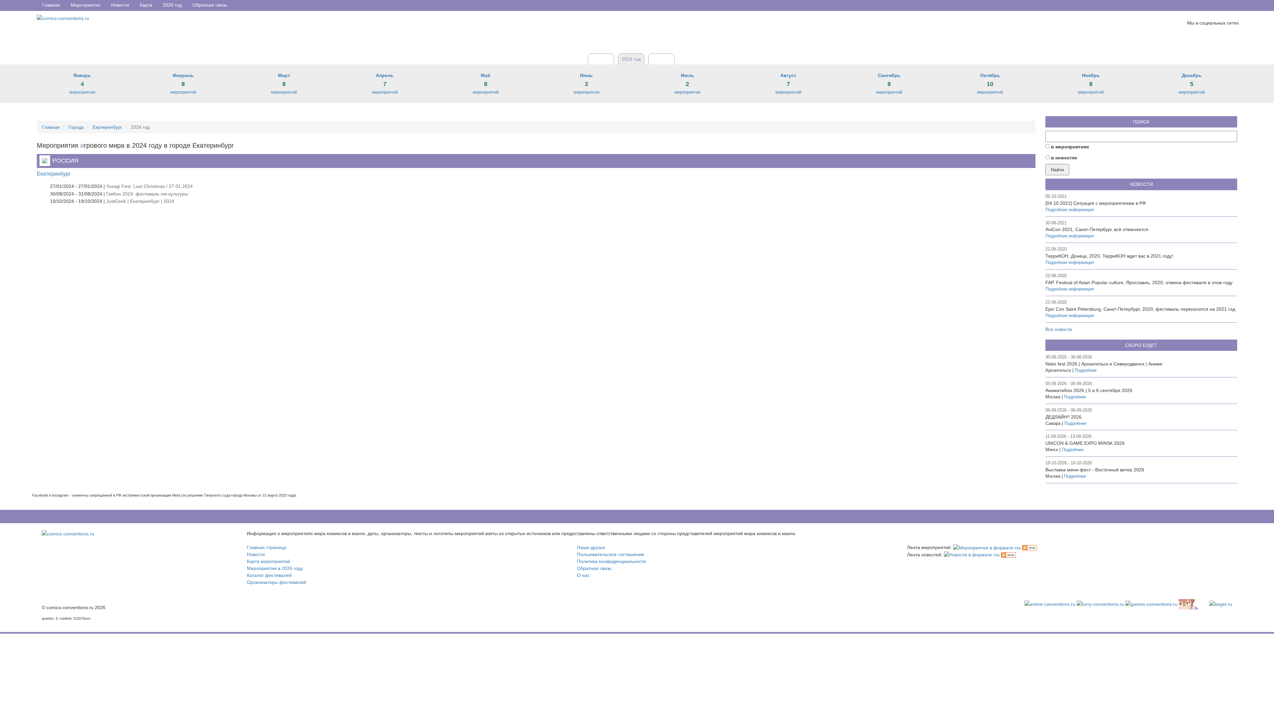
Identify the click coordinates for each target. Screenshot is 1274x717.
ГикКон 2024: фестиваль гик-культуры (147, 194)
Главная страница (266, 547)
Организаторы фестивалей (276, 582)
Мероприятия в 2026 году (275, 568)
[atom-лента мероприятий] (1029, 547)
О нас (583, 575)
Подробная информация (1069, 209)
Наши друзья (591, 547)
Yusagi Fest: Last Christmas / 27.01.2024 (149, 186)
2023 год (601, 59)
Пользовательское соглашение (610, 554)
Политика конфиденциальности (611, 561)
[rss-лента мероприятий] (987, 547)
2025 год (661, 59)
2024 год (631, 59)
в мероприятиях (1070, 146)
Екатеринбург (54, 174)
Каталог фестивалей (269, 575)
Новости (256, 554)
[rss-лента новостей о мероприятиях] (972, 554)
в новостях (1064, 157)
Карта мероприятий (268, 561)
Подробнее (1086, 370)
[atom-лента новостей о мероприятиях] (1008, 554)
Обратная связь (594, 568)
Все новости (1058, 329)
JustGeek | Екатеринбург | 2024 (140, 201)
